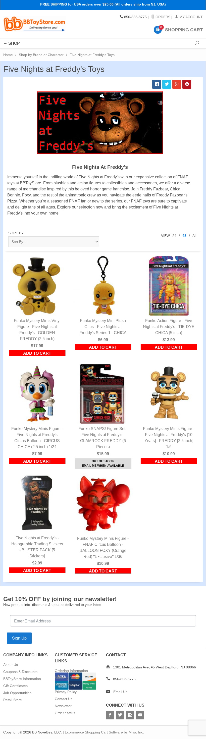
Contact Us (63, 699)
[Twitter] (120, 715)
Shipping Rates (67, 678)
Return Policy (65, 685)
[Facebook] (110, 715)
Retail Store (12, 700)
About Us (10, 665)
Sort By (16, 233)
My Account (190, 17)
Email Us (120, 692)
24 (174, 236)
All (194, 236)
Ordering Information (71, 671)
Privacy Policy (66, 692)
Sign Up (19, 638)
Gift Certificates (15, 686)
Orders (162, 17)
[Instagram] (130, 715)
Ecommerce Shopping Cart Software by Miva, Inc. (104, 732)
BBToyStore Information (22, 679)
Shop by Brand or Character (41, 55)
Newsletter (63, 706)
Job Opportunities (17, 693)
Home (8, 55)
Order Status (65, 713)
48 (184, 236)
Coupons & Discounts (20, 672)
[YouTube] (140, 715)
